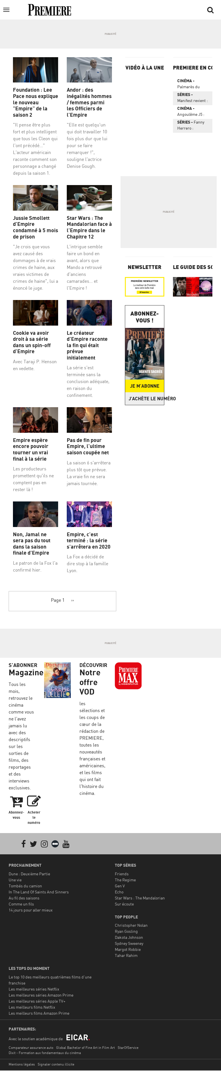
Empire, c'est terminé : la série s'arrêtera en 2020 (88, 540)
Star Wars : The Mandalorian (140, 897)
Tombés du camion (25, 885)
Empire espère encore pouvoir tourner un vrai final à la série (30, 449)
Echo (119, 891)
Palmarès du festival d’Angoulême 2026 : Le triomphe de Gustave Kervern (191, 84)
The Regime (125, 879)
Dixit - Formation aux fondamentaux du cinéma (45, 1053)
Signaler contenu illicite (56, 1064)
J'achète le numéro (146, 398)
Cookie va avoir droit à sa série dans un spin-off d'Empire (32, 342)
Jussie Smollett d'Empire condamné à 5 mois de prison (35, 227)
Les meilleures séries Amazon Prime (41, 995)
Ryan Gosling (126, 931)
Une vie (15, 879)
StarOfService (128, 1047)
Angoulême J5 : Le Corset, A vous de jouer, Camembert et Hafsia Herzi (192, 112)
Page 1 (57, 600)
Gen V (120, 885)
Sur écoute (124, 903)
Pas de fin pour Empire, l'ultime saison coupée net (88, 446)
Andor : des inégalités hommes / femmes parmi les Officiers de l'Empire (89, 102)
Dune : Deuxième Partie (29, 873)
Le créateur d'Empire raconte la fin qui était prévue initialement (87, 345)
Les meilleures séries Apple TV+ (37, 1001)
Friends (122, 873)
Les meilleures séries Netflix (34, 989)
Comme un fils (21, 903)
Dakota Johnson (129, 937)
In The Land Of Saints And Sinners (39, 891)
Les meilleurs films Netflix (32, 1007)
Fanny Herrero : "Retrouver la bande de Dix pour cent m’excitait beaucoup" (190, 126)
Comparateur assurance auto (31, 1047)
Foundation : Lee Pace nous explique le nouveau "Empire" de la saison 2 (35, 102)
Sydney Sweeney (129, 943)
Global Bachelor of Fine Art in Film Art (85, 1047)
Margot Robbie (128, 949)
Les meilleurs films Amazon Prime (39, 1013)
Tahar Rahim (126, 955)
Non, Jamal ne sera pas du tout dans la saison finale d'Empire (31, 543)
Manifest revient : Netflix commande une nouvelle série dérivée (192, 98)
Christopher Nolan (131, 925)
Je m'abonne (144, 386)
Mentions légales (22, 1064)
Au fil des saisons (24, 897)
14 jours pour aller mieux (31, 909)
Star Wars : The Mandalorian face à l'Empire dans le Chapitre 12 (89, 227)
